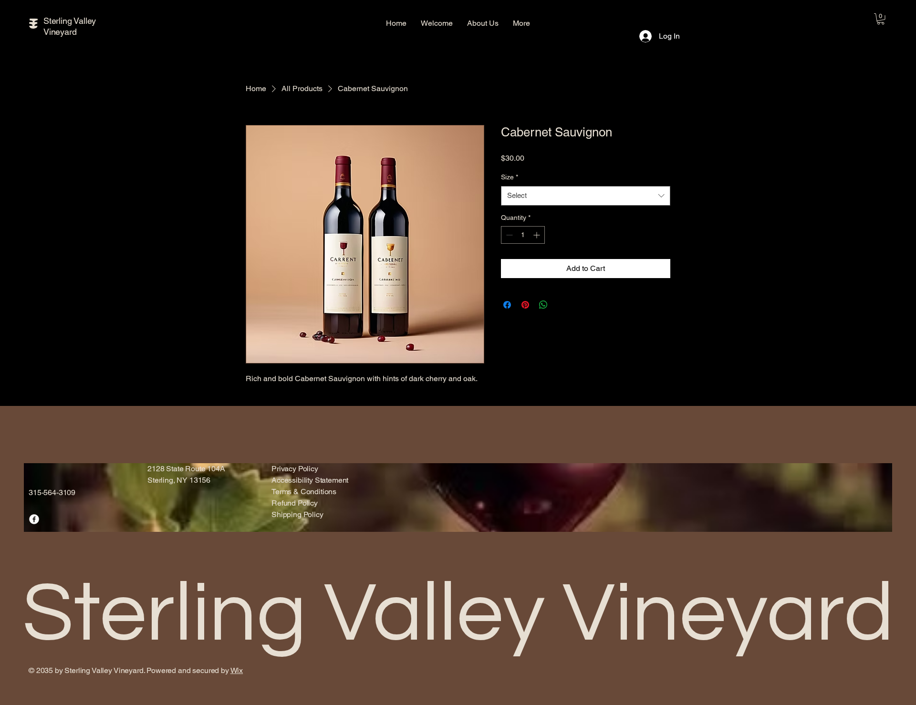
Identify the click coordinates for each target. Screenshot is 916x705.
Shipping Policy (297, 514)
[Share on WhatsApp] (543, 305)
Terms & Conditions (303, 491)
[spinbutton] (522, 235)
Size (509, 177)
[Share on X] (561, 305)
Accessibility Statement (309, 480)
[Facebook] (34, 519)
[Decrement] (508, 235)
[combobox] (585, 196)
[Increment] (537, 235)
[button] (880, 19)
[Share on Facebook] (507, 305)
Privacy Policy (294, 468)
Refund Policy (294, 503)
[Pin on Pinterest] (525, 305)
